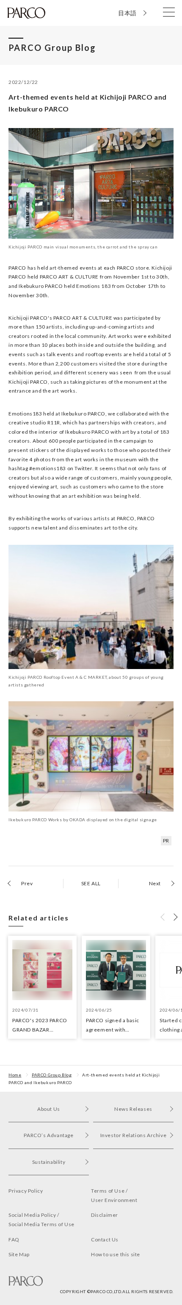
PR (166, 840)
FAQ (13, 1239)
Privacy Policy (25, 1191)
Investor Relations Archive (133, 1135)
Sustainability (48, 1162)
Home (14, 1074)
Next (155, 883)
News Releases (133, 1109)
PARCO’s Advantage (48, 1135)
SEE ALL (91, 883)
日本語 (127, 13)
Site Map (19, 1254)
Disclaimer (104, 1215)
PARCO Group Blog (52, 1074)
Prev (27, 883)
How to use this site (115, 1254)
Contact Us (105, 1239)
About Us (48, 1109)
